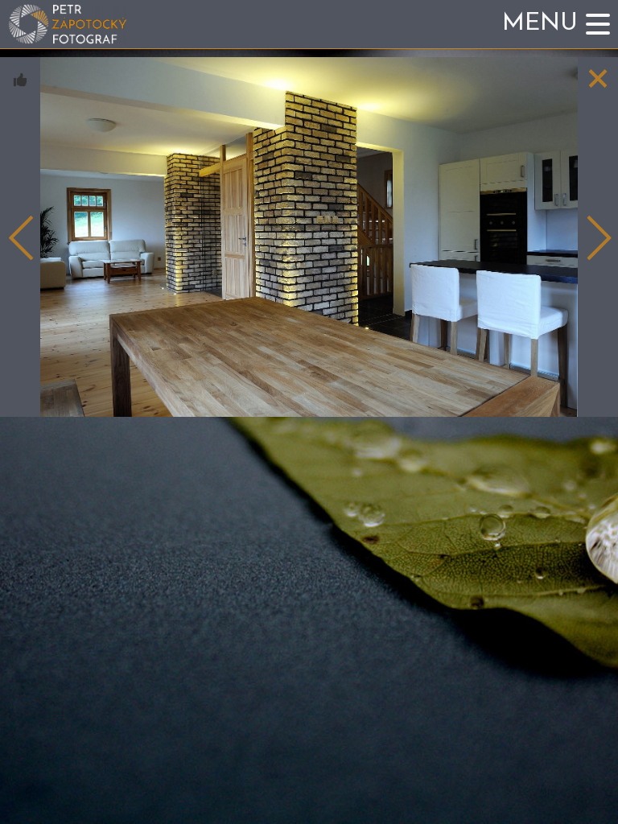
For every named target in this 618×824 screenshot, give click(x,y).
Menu (540, 23)
